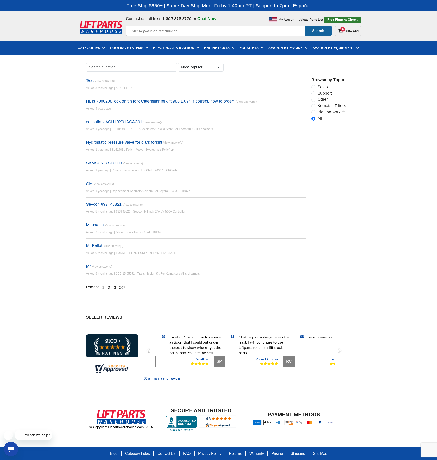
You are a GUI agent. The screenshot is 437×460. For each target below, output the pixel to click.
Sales (323, 87)
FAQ (187, 453)
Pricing (277, 453)
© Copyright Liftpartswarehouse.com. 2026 (121, 427)
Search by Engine (285, 48)
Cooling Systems (126, 48)
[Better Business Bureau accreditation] (181, 423)
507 (122, 288)
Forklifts (249, 48)
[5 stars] (207, 364)
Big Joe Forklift (331, 112)
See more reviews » (162, 378)
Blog (113, 453)
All (320, 118)
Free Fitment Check (342, 19)
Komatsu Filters (332, 105)
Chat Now (206, 18)
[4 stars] (203, 364)
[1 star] (192, 364)
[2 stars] (196, 364)
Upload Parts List (310, 19)
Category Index (137, 453)
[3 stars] (199, 364)
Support (325, 93)
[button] (149, 351)
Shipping (298, 453)
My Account (287, 19)
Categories (89, 48)
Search (318, 31)
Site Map (320, 453)
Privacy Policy (209, 453)
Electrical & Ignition (173, 48)
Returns (235, 453)
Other (323, 99)
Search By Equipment (333, 48)
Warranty (256, 453)
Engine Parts (217, 48)
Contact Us (166, 453)
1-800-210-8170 (176, 18)
